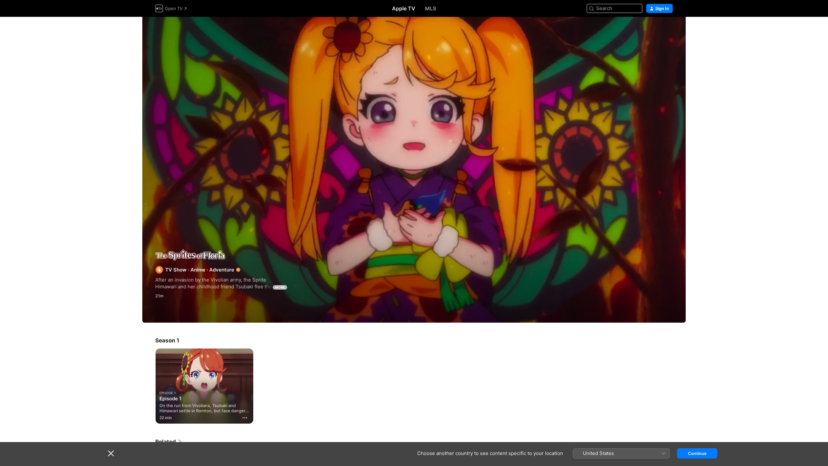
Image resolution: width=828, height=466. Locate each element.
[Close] (111, 453)
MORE (280, 287)
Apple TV (403, 8)
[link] (168, 441)
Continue (697, 453)
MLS (430, 8)
